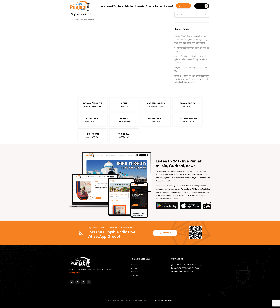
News (148, 6)
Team (120, 6)
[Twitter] (71, 282)
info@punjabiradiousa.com (183, 271)
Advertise (157, 6)
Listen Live (185, 6)
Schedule (129, 6)
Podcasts (139, 6)
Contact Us (169, 6)
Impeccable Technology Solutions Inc (160, 300)
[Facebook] (77, 282)
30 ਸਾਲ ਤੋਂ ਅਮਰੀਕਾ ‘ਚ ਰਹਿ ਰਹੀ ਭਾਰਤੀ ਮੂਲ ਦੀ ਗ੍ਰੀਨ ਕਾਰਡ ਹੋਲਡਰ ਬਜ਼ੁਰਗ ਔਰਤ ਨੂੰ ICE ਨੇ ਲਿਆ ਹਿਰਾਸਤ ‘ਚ (190, 59)
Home (102, 6)
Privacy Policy (74, 272)
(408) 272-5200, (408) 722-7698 (186, 268)
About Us (111, 6)
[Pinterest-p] (83, 282)
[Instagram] (89, 282)
